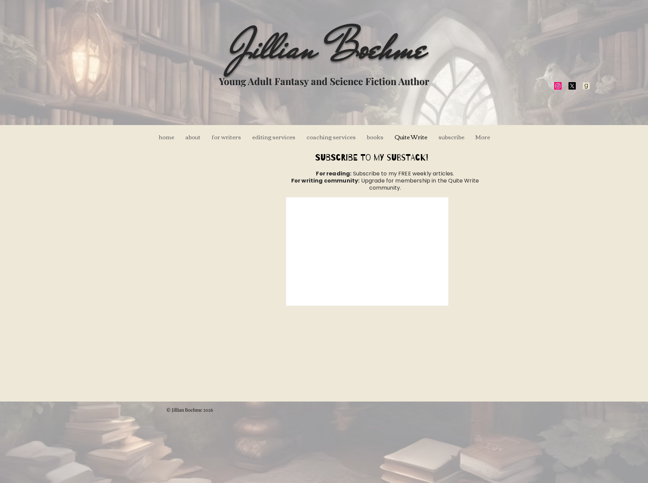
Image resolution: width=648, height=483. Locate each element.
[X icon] (572, 86)
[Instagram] (558, 86)
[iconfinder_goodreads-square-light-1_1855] (586, 86)
